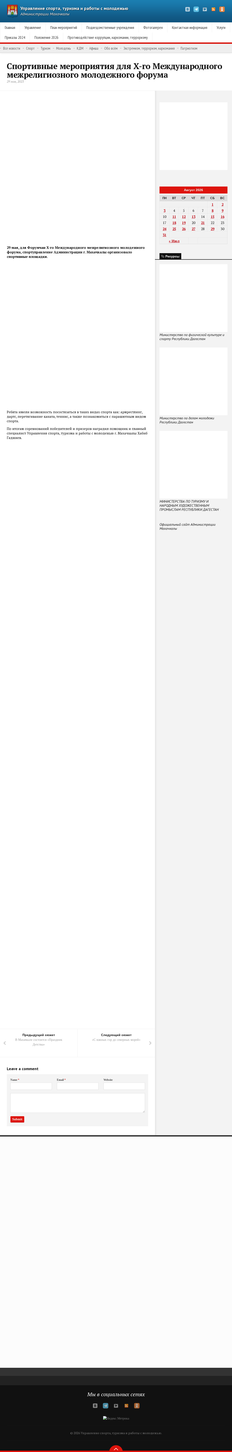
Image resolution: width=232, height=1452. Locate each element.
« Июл (174, 241)
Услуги (221, 27)
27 (193, 228)
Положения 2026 (46, 37)
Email (61, 1079)
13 (193, 216)
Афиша (93, 48)
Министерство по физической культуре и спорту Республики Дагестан (192, 336)
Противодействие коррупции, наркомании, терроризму (108, 37)
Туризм (45, 48)
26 (184, 228)
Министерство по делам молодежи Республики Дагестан (187, 420)
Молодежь (63, 48)
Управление (32, 27)
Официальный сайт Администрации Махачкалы (187, 526)
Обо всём (111, 48)
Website (108, 1079)
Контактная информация (189, 27)
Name (14, 1079)
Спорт (30, 48)
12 (184, 216)
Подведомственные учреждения (110, 27)
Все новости (11, 48)
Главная (10, 27)
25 (174, 228)
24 (164, 228)
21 (203, 222)
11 (174, 216)
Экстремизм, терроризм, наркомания (149, 48)
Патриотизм (189, 48)
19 (184, 222)
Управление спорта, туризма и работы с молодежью (74, 8)
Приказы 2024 (15, 37)
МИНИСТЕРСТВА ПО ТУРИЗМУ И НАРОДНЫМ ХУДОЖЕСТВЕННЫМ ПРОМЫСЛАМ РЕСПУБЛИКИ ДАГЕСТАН (189, 505)
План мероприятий (63, 27)
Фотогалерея (153, 27)
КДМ (80, 48)
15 (212, 216)
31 (164, 235)
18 (174, 222)
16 (222, 216)
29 (212, 228)
